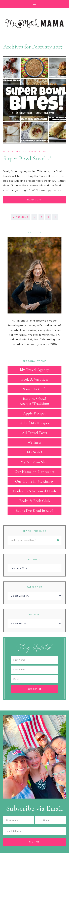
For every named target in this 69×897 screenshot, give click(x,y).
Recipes (34, 614)
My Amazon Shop (34, 462)
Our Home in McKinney (34, 481)
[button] (34, 4)
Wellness (34, 442)
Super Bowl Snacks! (27, 158)
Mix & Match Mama (34, 23)
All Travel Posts (34, 433)
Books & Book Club (34, 501)
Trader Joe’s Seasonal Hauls (34, 491)
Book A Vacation (34, 379)
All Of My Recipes (13, 151)
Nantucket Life (34, 389)
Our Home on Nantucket (35, 471)
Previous (20, 217)
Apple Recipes (34, 413)
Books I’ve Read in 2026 (34, 510)
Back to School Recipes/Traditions (35, 401)
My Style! (34, 452)
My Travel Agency (34, 369)
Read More (34, 200)
